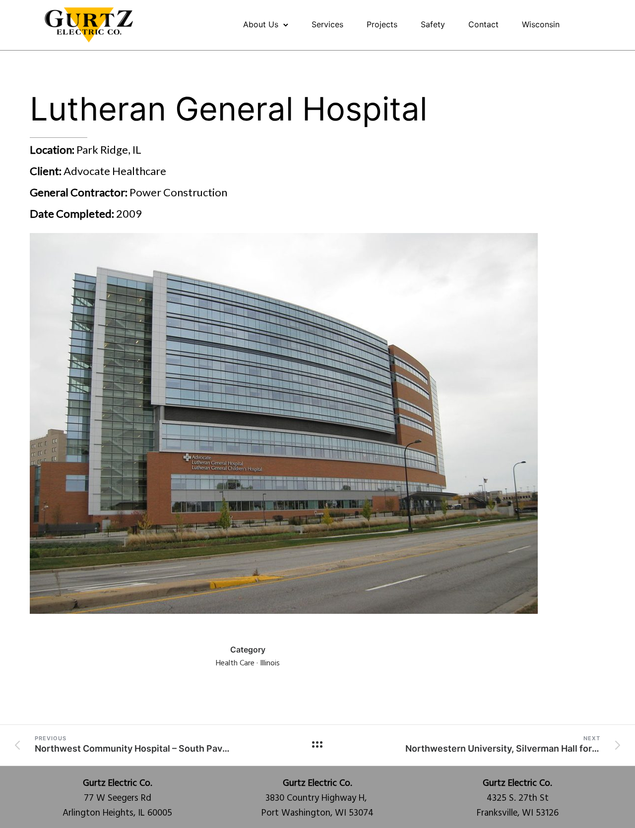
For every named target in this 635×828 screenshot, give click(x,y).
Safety (433, 24)
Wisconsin (541, 24)
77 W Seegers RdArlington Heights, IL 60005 (117, 798)
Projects (382, 24)
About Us (260, 24)
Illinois (270, 663)
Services (327, 24)
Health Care (235, 663)
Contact (483, 24)
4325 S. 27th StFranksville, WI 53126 (518, 798)
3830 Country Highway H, (317, 791)
